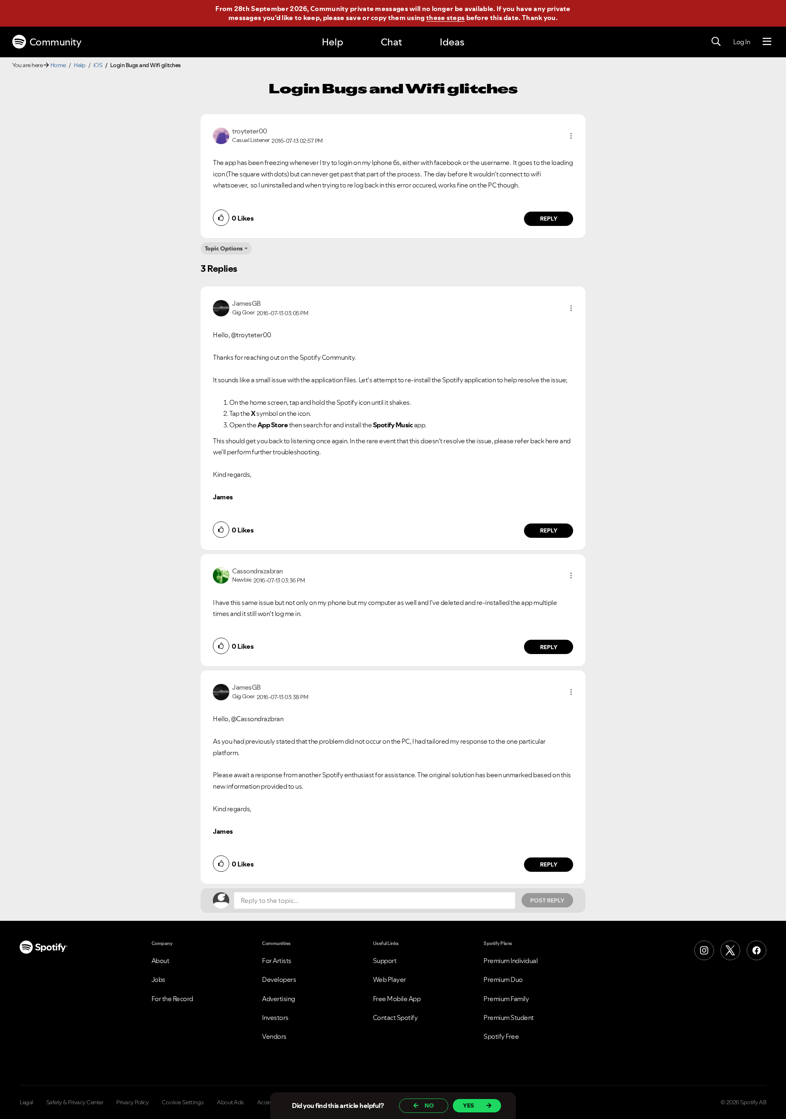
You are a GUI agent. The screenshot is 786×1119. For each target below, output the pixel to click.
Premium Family (506, 998)
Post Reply (547, 900)
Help (332, 42)
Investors (275, 1017)
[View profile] (221, 135)
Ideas (452, 42)
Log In (741, 41)
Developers (279, 979)
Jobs (158, 979)
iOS (97, 65)
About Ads (230, 1102)
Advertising (278, 998)
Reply (549, 218)
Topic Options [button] (224, 248)
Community (55, 42)
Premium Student (508, 1017)
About (160, 960)
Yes (468, 1105)
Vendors (274, 1036)
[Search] (716, 41)
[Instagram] (704, 950)
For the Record (172, 998)
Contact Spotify (395, 1017)
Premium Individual (510, 960)
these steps (445, 17)
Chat (391, 42)
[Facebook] (756, 950)
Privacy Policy (132, 1102)
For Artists (276, 960)
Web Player (389, 979)
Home (58, 65)
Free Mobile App (397, 998)
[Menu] (767, 41)
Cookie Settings (183, 1102)
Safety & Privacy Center (75, 1102)
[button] (571, 136)
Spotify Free (501, 1036)
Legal (26, 1102)
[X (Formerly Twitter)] (730, 950)
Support (385, 960)
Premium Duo (503, 979)
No (429, 1105)
